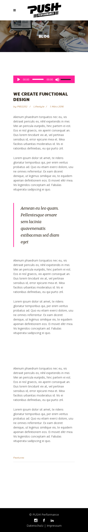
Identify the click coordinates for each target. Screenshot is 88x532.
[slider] (66, 79)
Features (18, 458)
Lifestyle (39, 106)
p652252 (22, 106)
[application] (44, 79)
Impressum (54, 526)
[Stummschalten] (57, 80)
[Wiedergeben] (19, 80)
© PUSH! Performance (44, 514)
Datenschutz (35, 526)
